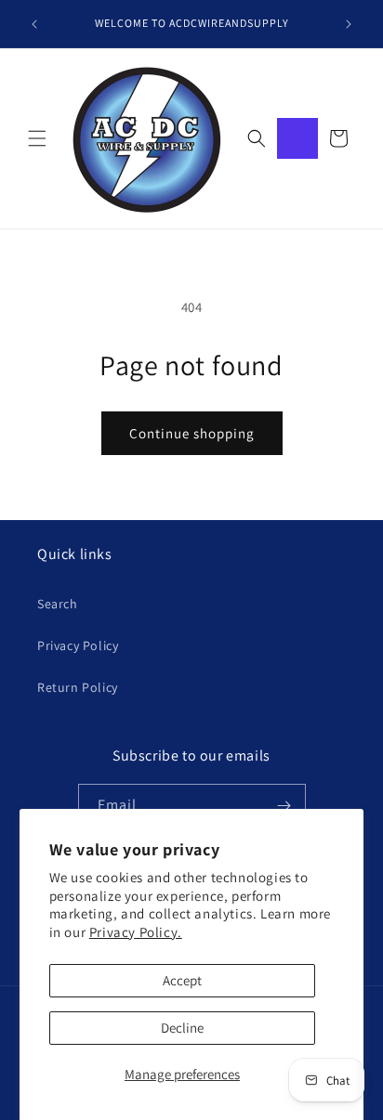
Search (57, 603)
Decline (182, 1027)
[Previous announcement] (34, 24)
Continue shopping (192, 433)
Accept (182, 980)
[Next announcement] (348, 24)
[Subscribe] (284, 805)
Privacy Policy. (135, 932)
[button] (37, 138)
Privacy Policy (77, 645)
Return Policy (77, 687)
